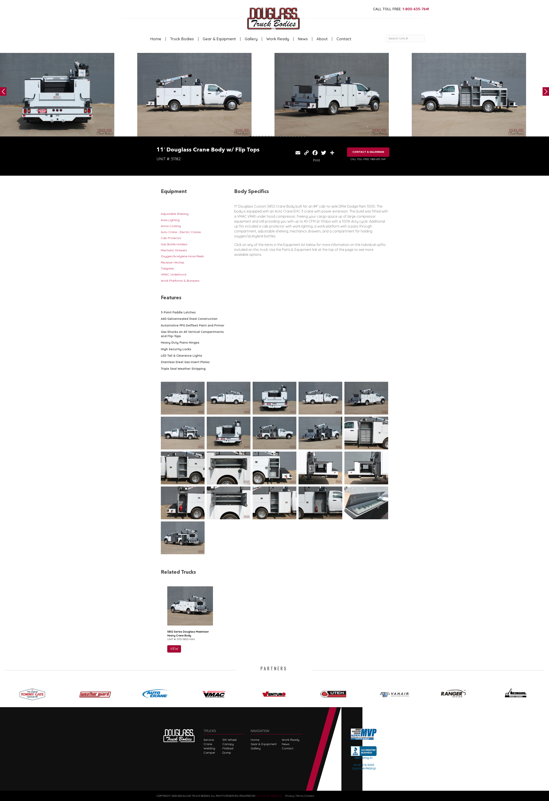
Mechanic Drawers (174, 250)
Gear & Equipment (219, 39)
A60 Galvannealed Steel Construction (189, 319)
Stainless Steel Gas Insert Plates (185, 362)
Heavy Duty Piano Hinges (180, 342)
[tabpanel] (68, 96)
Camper (209, 753)
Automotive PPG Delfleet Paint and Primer (192, 325)
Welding (209, 748)
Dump (226, 753)
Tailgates (167, 268)
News (303, 39)
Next (546, 91)
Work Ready (277, 39)
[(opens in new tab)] (34, 693)
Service (209, 740)
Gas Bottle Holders (174, 244)
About (322, 39)
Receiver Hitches (172, 262)
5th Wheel (229, 740)
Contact (343, 39)
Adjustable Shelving (175, 214)
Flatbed (227, 748)
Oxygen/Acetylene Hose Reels (182, 256)
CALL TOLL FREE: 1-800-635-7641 (368, 159)
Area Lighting (170, 220)
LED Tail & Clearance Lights (181, 356)
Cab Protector (171, 238)
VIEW (174, 649)
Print (316, 160)
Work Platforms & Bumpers (180, 281)
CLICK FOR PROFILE (364, 768)
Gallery (251, 39)
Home (155, 39)
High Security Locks (176, 349)
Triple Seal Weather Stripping (183, 369)
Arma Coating (171, 226)
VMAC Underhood (173, 274)
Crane (208, 744)
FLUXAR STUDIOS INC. (269, 795)
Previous (3, 91)
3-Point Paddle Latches (178, 312)
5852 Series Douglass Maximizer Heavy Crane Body (188, 633)
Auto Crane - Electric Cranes (181, 232)
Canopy (228, 744)
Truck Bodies (182, 39)
